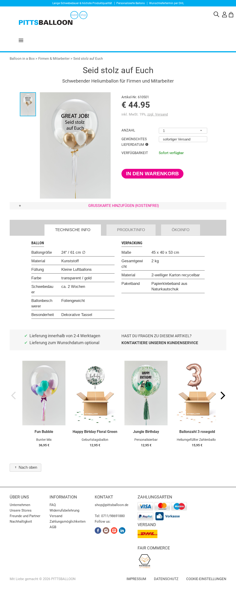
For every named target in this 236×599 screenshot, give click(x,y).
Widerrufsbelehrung (64, 510)
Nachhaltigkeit (21, 521)
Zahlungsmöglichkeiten (68, 521)
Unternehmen (20, 505)
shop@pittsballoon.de (111, 505)
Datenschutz (166, 579)
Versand (56, 516)
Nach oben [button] (28, 467)
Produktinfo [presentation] (131, 230)
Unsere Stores (21, 510)
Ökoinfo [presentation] (180, 230)
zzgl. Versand (157, 114)
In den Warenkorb (152, 173)
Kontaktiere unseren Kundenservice (159, 342)
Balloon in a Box (22, 59)
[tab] (72, 230)
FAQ (53, 505)
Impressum (136, 579)
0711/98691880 (113, 516)
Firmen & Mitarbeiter (54, 59)
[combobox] (183, 131)
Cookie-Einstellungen (206, 579)
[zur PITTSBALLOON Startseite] (43, 17)
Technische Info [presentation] (72, 230)
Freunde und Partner (25, 516)
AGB (53, 527)
